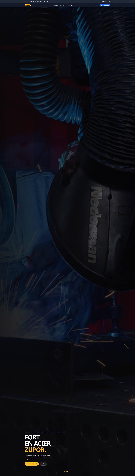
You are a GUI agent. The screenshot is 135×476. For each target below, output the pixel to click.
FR (96, 5)
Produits (55, 5)
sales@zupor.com (106, 1)
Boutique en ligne (30, 463)
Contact (71, 5)
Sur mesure (63, 5)
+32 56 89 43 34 (30, 1)
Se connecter (106, 5)
